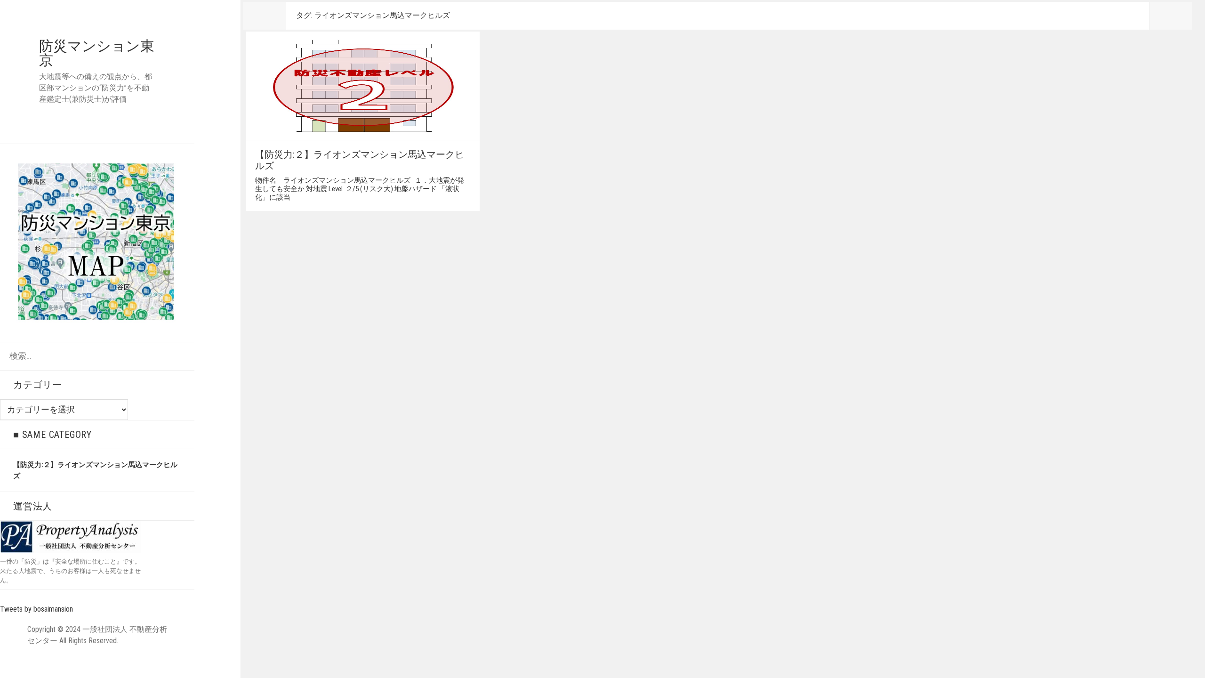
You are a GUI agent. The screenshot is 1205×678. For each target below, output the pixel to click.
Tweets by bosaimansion (36, 609)
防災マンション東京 (96, 53)
